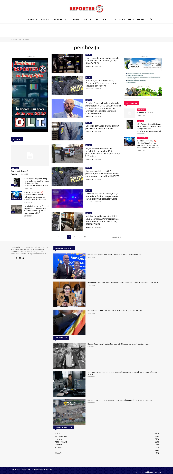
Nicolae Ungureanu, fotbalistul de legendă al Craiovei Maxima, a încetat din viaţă (118, 344)
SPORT (105, 19)
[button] (151, 20)
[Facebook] (13, 258)
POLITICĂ (45, 19)
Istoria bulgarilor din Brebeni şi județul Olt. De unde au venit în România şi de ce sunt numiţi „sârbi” (36, 209)
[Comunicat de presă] (30, 155)
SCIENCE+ (141, 19)
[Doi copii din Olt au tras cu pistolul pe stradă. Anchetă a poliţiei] (67, 131)
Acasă (13, 39)
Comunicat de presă (19, 171)
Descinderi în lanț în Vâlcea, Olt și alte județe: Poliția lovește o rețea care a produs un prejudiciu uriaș (101, 196)
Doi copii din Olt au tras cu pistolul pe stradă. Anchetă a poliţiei (102, 127)
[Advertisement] (86, 31)
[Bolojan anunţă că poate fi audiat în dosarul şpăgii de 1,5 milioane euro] (69, 266)
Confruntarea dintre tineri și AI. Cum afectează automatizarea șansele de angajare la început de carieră (124, 373)
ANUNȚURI (15, 168)
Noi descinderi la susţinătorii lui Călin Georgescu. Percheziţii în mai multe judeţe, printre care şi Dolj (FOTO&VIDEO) (102, 220)
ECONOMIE (74, 19)
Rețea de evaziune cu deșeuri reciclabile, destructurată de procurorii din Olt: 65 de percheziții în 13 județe (102, 152)
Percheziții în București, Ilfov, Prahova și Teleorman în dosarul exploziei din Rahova (101, 83)
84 (85, 237)
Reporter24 (15, 174)
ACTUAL (31, 19)
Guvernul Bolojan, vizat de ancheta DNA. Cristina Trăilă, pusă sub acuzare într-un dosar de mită (123, 282)
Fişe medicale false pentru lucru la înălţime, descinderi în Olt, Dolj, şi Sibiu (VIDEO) (102, 60)
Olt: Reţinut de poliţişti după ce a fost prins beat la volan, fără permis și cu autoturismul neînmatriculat (36, 182)
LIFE (96, 19)
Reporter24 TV (16, 198)
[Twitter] (20, 258)
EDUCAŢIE (87, 19)
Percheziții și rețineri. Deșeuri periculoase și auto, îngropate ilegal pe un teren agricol (120, 400)
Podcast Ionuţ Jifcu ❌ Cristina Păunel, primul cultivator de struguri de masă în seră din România (35, 195)
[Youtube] (23, 258)
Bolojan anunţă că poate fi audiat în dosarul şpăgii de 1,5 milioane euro (114, 254)
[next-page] (90, 237)
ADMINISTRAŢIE (59, 19)
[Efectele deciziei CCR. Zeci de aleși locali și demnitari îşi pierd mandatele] (69, 322)
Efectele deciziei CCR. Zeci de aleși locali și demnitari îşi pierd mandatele (115, 310)
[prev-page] (54, 237)
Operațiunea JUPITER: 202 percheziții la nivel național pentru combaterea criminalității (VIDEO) (102, 173)
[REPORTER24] (86, 8)
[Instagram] (16, 258)
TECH (113, 19)
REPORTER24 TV (126, 19)
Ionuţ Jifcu (89, 66)
